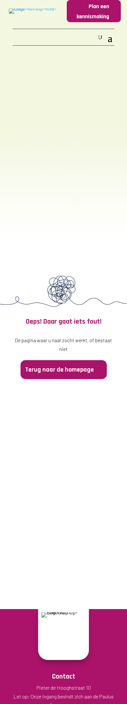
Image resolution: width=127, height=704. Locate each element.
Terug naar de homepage (59, 369)
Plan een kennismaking (93, 11)
